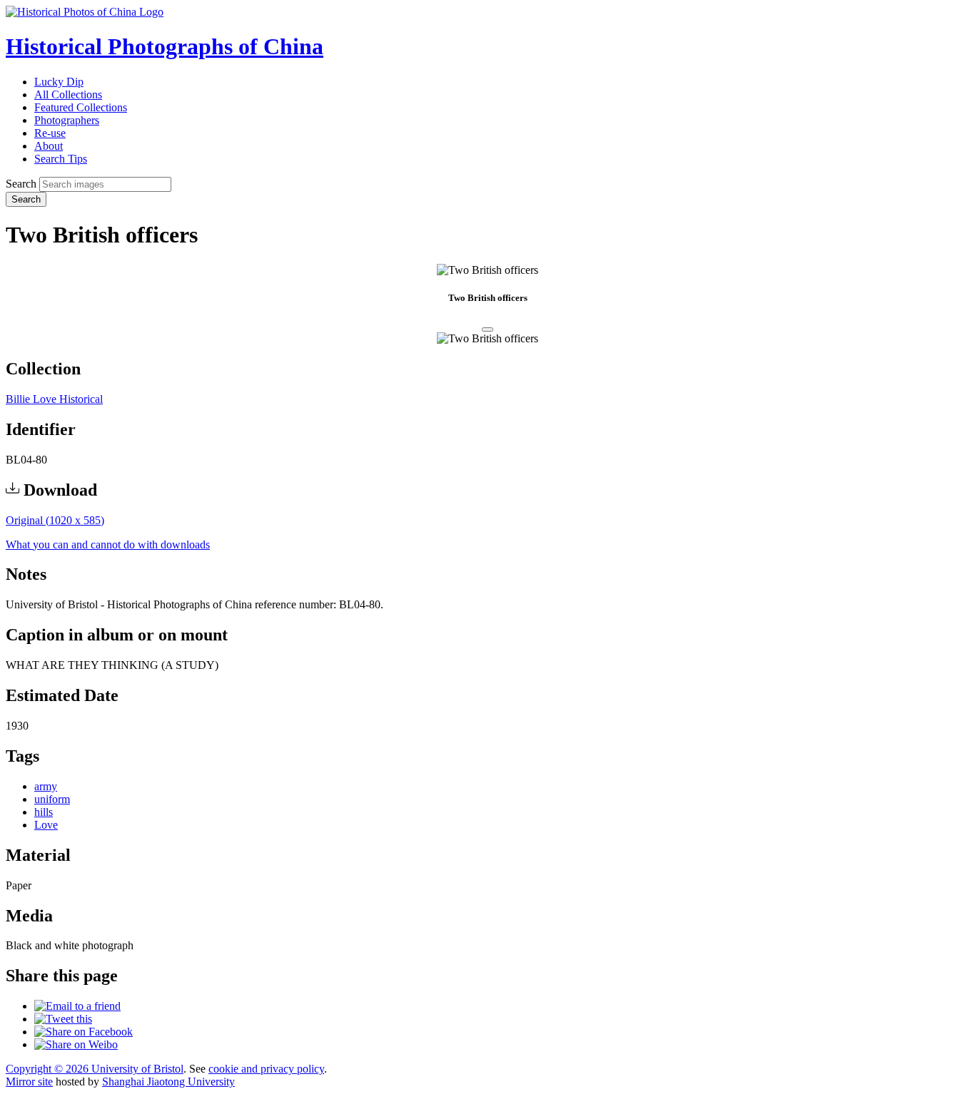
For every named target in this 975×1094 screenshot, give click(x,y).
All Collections (68, 94)
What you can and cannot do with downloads (108, 544)
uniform (52, 799)
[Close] (487, 329)
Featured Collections (80, 107)
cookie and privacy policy (266, 1069)
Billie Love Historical (54, 399)
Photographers (66, 120)
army (45, 786)
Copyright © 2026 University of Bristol (94, 1069)
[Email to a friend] (77, 1006)
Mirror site (29, 1081)
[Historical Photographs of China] (84, 12)
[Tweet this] (63, 1019)
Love (46, 825)
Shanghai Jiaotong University (168, 1081)
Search (21, 184)
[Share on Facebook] (83, 1032)
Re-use (50, 133)
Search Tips (60, 159)
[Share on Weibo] (76, 1044)
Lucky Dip (59, 82)
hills (43, 812)
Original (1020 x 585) (55, 520)
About (48, 146)
